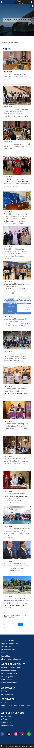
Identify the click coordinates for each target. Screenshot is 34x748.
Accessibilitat (6, 716)
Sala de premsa (7, 694)
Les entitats (5, 656)
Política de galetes (8, 725)
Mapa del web (6, 722)
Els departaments (8, 650)
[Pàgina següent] (9, 628)
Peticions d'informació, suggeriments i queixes (16, 706)
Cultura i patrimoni (8, 670)
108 (21, 624)
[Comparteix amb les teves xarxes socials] (32, 6)
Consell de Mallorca (1, 746)
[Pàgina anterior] (5, 624)
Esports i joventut (8, 677)
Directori (4, 702)
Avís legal (5, 719)
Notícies (4, 691)
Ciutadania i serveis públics (11, 667)
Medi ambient (6, 680)
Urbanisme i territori (9, 683)
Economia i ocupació (9, 673)
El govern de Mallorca (9, 644)
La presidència (6, 647)
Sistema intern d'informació (12, 659)
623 (5, 628)
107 (16, 624)
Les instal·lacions (7, 653)
